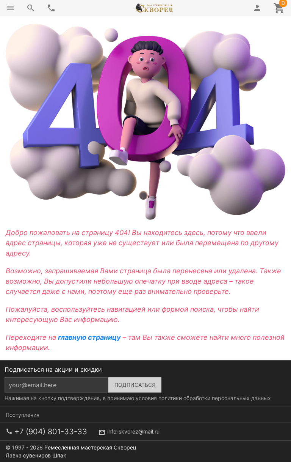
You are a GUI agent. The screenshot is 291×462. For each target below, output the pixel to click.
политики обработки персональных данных (214, 398)
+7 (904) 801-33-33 (50, 431)
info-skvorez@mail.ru (133, 431)
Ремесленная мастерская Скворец (90, 447)
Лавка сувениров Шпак (36, 455)
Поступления (22, 415)
